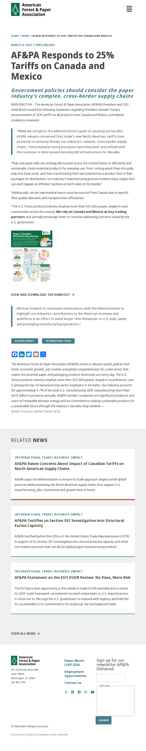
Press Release (45, 45)
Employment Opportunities (75, 674)
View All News (23, 634)
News (25, 35)
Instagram (87, 692)
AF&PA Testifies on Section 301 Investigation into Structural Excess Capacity (69, 523)
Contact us (72, 683)
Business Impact (68, 457)
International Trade (33, 457)
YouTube (93, 692)
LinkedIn (74, 692)
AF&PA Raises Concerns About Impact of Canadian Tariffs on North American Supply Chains (69, 466)
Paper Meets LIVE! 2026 (74, 663)
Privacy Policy (18, 735)
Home (15, 35)
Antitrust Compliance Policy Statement (48, 735)
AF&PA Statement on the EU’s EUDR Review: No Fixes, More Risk (73, 577)
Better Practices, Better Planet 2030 (35, 411)
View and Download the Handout (40, 295)
